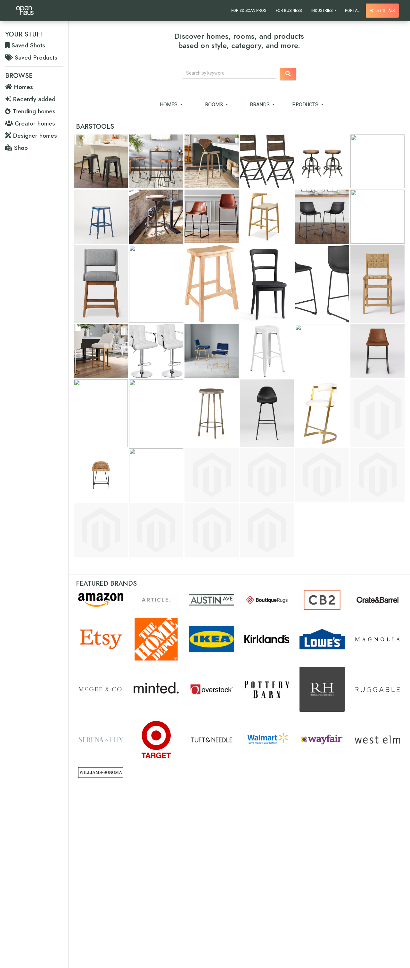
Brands (260, 105)
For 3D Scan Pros (248, 10)
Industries (322, 10)
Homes (169, 105)
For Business (289, 10)
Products (306, 105)
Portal (352, 10)
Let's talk (384, 10)
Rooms (215, 105)
